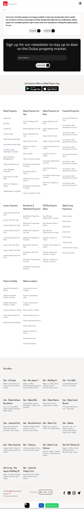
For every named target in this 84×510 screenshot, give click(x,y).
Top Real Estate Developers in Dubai (10, 151)
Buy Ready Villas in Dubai (30, 172)
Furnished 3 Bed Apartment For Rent (70, 177)
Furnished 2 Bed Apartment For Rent (70, 170)
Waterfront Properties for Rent (31, 239)
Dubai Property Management (8, 158)
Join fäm (6, 123)
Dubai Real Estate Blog (11, 139)
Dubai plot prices (29, 338)
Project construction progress (30, 304)
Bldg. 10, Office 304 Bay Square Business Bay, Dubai (12, 473)
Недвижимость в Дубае (12, 191)
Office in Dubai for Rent (51, 141)
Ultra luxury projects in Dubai (11, 316)
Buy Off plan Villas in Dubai (50, 224)
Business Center (68, 253)
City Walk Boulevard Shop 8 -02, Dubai (70, 383)
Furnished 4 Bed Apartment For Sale (70, 148)
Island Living (67, 242)
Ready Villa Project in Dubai (11, 289)
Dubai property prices (31, 315)
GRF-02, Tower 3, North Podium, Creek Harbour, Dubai (51, 450)
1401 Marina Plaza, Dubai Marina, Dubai (51, 402)
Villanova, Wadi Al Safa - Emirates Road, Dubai (32, 447)
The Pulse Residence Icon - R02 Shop (70, 404)
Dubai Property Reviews (12, 323)
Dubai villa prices (29, 326)
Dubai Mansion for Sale (31, 129)
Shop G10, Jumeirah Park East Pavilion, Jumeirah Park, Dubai (11, 426)
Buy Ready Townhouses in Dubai (31, 187)
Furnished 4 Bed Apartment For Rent (70, 184)
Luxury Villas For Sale (11, 220)
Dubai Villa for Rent (50, 136)
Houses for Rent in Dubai (49, 155)
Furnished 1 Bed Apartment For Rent (70, 163)
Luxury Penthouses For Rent (11, 257)
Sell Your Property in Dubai (10, 185)
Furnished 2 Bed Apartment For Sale (70, 134)
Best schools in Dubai (31, 310)
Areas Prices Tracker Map (10, 178)
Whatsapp (53, 505)
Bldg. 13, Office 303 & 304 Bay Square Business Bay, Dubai (51, 384)
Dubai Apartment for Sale (30, 135)
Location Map (8, 134)
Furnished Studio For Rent (70, 155)
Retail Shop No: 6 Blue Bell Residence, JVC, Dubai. (31, 473)
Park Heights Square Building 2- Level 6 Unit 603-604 (31, 403)
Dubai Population (29, 344)
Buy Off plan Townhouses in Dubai (51, 232)
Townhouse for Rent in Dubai (51, 147)
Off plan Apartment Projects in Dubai (50, 253)
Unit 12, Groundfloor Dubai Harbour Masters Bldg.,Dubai (12, 405)
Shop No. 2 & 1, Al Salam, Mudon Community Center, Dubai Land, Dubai (70, 427)
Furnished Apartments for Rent (51, 162)
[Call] (41, 505)
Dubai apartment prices (32, 321)
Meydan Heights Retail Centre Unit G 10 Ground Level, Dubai (32, 426)
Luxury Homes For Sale (11, 225)
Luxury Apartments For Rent (11, 239)
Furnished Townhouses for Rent (51, 176)
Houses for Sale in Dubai (29, 147)
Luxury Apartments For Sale (11, 214)
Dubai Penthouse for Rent (50, 122)
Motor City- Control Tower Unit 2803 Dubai (51, 425)
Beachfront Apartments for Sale (31, 260)
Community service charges (30, 289)
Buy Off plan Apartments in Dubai (50, 217)
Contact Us (7, 129)
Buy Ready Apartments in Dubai (31, 165)
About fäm (7, 118)
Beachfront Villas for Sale (30, 246)
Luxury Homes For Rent (11, 250)
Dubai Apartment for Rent (50, 130)
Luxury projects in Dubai (12, 310)
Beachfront (67, 221)
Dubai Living (67, 216)
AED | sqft (46, 492)
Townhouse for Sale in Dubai (31, 180)
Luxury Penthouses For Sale (11, 232)
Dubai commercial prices (30, 332)
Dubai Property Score (11, 164)
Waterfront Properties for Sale (31, 232)
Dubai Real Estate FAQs (11, 144)
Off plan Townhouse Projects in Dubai (50, 260)
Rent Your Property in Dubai (51, 184)
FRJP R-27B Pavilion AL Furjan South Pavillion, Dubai (11, 384)
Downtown (66, 232)
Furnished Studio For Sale (70, 119)
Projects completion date (30, 297)
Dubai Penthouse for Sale (30, 122)
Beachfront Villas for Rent (30, 253)
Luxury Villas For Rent (11, 245)
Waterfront (67, 227)
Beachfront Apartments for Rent (31, 268)
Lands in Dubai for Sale (31, 193)
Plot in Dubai (28, 154)
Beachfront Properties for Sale (31, 217)
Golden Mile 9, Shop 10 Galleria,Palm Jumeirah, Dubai (12, 448)
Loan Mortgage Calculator (8, 170)
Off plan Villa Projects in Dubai (51, 246)
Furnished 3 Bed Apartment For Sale (70, 141)
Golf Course (67, 237)
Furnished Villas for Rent (50, 169)
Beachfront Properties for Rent (31, 224)
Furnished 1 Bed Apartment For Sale (70, 126)
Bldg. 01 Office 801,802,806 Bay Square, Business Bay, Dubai (32, 384)
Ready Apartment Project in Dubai (9, 297)
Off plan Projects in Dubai (50, 239)
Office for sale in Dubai (31, 159)
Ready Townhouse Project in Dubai (10, 304)
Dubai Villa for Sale (30, 141)
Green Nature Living (70, 248)
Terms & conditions (10, 496)
